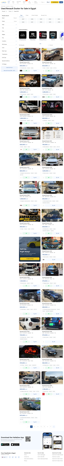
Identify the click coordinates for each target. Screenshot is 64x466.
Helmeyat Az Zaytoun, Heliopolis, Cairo (50, 309)
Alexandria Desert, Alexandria (25, 417)
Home (25, 454)
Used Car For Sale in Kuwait (57, 454)
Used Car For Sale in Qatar (57, 458)
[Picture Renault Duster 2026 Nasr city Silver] (29, 80)
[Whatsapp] (26, 71)
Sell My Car (55, 2)
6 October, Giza (23, 337)
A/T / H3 (58, 146)
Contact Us (26, 456)
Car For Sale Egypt (41, 454)
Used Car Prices (9, 67)
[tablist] (41, 15)
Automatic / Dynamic (46, 202)
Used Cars (9, 2)
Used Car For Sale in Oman (57, 460)
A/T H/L (58, 365)
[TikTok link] (13, 457)
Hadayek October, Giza (24, 391)
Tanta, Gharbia (23, 309)
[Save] (39, 49)
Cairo (22, 146)
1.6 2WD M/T (34, 365)
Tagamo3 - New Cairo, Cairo (25, 173)
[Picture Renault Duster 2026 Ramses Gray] (52, 377)
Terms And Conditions (28, 458)
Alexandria (45, 120)
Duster (32, 94)
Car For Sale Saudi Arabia (43, 458)
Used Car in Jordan (56, 456)
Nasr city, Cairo (23, 120)
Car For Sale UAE (41, 456)
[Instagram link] (19, 457)
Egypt (4, 457)
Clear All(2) (16, 11)
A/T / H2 (21, 174)
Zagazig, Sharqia (46, 283)
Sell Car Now (30, 258)
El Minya (22, 365)
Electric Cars (25, 2)
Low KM (52, 230)
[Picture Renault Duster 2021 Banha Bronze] (52, 133)
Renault (28, 94)
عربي (49, 2)
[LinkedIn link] (16, 457)
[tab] (21, 15)
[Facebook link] (10, 457)
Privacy (25, 460)
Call (35, 70)
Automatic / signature (46, 230)
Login (61, 2)
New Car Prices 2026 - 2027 (9, 70)
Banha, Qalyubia (46, 146)
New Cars (13, 2)
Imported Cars (19, 2)
